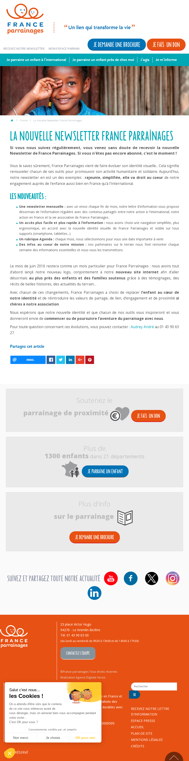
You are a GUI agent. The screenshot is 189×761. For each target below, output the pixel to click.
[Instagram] (173, 578)
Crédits (137, 746)
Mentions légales (147, 739)
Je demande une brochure (116, 44)
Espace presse (143, 720)
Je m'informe (166, 59)
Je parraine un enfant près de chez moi (103, 59)
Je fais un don (166, 44)
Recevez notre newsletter (23, 49)
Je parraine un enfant (105, 471)
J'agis (144, 59)
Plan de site (141, 733)
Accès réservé (16, 752)
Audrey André (142, 326)
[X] (152, 578)
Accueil (137, 727)
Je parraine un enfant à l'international (36, 59)
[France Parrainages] (69, 18)
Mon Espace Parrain (64, 49)
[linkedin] (94, 593)
